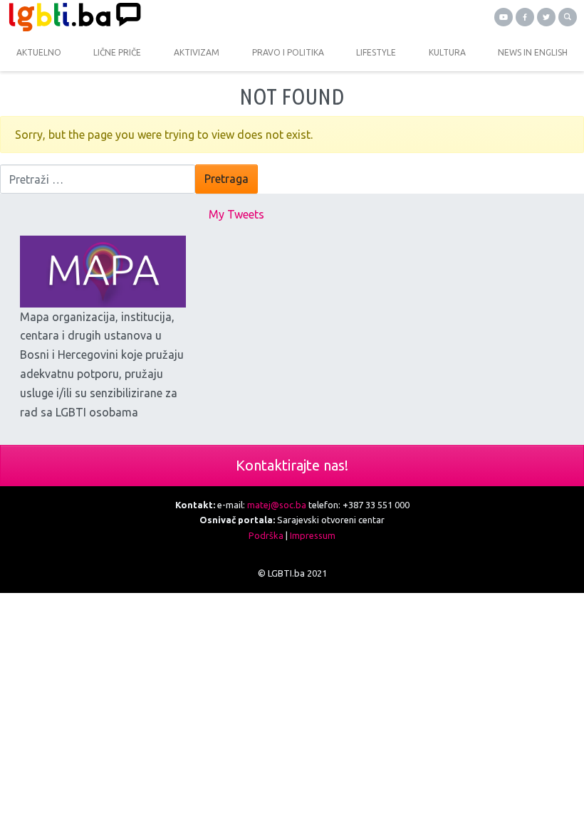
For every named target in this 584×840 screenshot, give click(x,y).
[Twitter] (546, 17)
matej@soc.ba (276, 505)
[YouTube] (503, 17)
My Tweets (236, 214)
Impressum (312, 535)
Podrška (266, 535)
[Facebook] (525, 17)
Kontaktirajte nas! (292, 465)
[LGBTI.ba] (146, 17)
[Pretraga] (567, 17)
